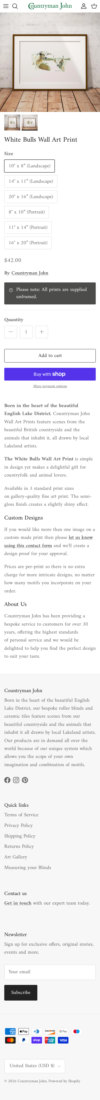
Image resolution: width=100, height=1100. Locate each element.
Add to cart (50, 355)
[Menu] (6, 6)
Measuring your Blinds (27, 867)
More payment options (50, 386)
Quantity (13, 320)
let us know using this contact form (48, 541)
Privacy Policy (18, 825)
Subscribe (20, 992)
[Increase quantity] (41, 332)
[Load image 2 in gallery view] (50, 62)
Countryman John (29, 273)
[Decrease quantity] (10, 332)
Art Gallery (15, 857)
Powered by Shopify (64, 1081)
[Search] (17, 6)
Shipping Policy (19, 836)
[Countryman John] (50, 6)
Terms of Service (21, 815)
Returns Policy (19, 846)
